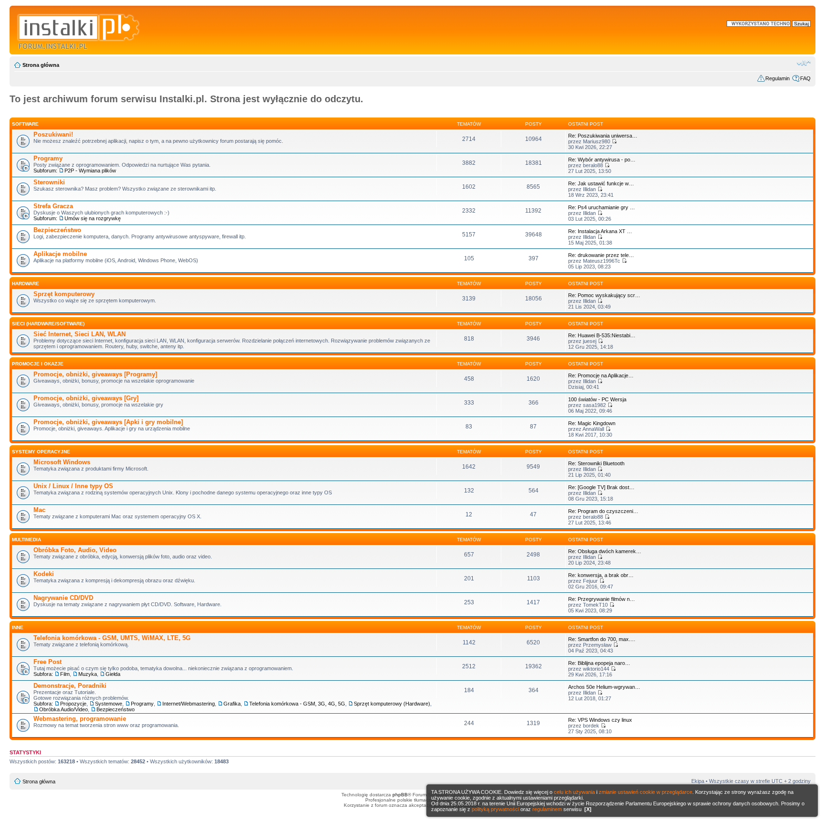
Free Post (47, 661)
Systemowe (108, 703)
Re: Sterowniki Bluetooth (596, 463)
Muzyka (87, 674)
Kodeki (43, 574)
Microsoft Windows (61, 462)
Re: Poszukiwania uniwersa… (602, 136)
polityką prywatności (495, 809)
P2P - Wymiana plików (90, 170)
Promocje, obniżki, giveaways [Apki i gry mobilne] (108, 422)
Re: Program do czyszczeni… (603, 511)
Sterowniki (49, 182)
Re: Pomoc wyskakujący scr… (604, 295)
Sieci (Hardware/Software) (48, 323)
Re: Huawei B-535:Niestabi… (601, 335)
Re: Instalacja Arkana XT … (600, 231)
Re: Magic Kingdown (591, 423)
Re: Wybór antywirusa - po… (601, 159)
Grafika (232, 703)
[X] (588, 809)
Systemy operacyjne (41, 451)
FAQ (805, 78)
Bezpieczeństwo (57, 230)
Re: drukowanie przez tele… (601, 255)
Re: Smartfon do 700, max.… (601, 639)
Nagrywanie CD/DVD (63, 597)
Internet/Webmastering (188, 703)
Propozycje (73, 703)
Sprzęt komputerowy (64, 294)
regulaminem (547, 809)
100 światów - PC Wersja (597, 399)
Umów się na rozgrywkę (92, 218)
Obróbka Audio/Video (63, 709)
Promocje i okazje (37, 363)
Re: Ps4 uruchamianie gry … (601, 207)
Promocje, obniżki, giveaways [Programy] (95, 374)
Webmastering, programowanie (79, 718)
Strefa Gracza (53, 206)
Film (65, 674)
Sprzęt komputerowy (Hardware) (392, 703)
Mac (39, 510)
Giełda (113, 674)
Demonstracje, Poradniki (69, 685)
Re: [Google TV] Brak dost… (601, 487)
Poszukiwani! (53, 134)
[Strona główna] (79, 30)
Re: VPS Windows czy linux (600, 720)
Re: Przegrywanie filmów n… (601, 599)
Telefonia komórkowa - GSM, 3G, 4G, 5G (297, 703)
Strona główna (40, 65)
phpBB (400, 794)
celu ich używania (574, 792)
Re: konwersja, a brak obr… (601, 575)
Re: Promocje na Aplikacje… (601, 375)
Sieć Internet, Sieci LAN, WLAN (79, 334)
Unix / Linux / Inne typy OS (73, 486)
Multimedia (26, 539)
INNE (17, 627)
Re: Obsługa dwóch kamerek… (604, 551)
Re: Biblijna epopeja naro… (599, 663)
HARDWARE (25, 283)
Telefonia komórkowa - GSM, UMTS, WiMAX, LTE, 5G (111, 638)
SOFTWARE (25, 124)
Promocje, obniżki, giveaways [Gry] (85, 398)
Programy (48, 158)
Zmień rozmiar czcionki (804, 63)
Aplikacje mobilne (60, 253)
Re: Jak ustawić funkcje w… (601, 183)
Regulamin (777, 78)
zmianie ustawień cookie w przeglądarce (645, 792)
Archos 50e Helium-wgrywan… (604, 687)
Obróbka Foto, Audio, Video (74, 550)
